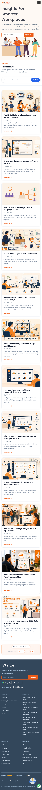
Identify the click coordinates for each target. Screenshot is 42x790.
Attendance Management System (30, 723)
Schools (4, 748)
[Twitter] (11, 687)
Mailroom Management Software (30, 713)
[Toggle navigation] (39, 2)
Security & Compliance (9, 701)
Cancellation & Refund (29, 757)
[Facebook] (14, 687)
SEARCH (35, 79)
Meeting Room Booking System (30, 708)
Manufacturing (6, 760)
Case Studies (26, 748)
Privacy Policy (27, 760)
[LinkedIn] (19, 687)
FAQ (23, 764)
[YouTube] (22, 687)
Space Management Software (29, 718)
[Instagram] (16, 687)
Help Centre (26, 751)
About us (4, 697)
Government (5, 764)
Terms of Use (26, 754)
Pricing (3, 704)
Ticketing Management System (30, 728)
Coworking (5, 751)
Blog (23, 745)
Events (3, 757)
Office (3, 745)
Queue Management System (29, 703)
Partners (4, 707)
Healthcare (5, 754)
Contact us (5, 710)
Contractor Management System (30, 733)
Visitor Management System (29, 698)
